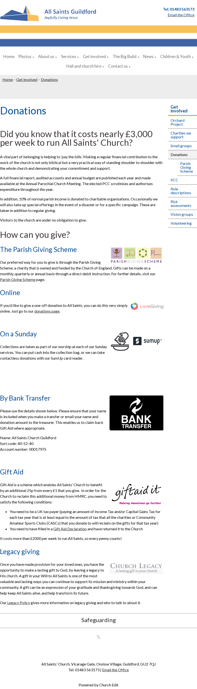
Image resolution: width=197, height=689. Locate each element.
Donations (49, 79)
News (148, 56)
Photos (24, 56)
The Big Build (124, 56)
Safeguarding (98, 619)
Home (8, 56)
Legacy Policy (18, 602)
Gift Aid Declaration (70, 528)
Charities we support (181, 135)
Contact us (118, 66)
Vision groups (182, 214)
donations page (47, 311)
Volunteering (181, 223)
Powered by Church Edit (98, 685)
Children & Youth (175, 56)
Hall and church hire (83, 66)
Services (68, 56)
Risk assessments (181, 203)
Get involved (94, 56)
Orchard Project (178, 122)
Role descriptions (181, 191)
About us (46, 56)
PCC (174, 180)
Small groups (181, 145)
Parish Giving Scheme (17, 279)
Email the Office (115, 669)
